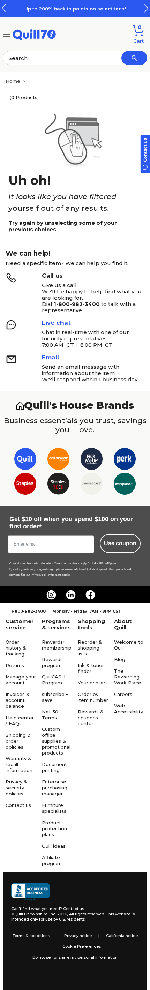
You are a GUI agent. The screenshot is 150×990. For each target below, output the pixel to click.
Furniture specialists (54, 808)
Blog (119, 659)
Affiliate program (52, 860)
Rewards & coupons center (91, 717)
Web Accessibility (128, 708)
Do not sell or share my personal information (75, 957)
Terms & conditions (31, 935)
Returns (15, 665)
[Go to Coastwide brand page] (58, 460)
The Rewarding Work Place (127, 676)
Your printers (93, 682)
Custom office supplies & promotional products (56, 741)
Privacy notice (78, 935)
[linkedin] (70, 594)
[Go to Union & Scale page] (91, 485)
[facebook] (90, 594)
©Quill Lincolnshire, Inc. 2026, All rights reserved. (58, 914)
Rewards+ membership (57, 645)
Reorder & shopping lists (90, 648)
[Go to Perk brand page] (124, 460)
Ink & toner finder (91, 668)
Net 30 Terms (50, 714)
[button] (146, 8)
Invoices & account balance (18, 700)
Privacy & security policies (16, 787)
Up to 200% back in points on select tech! (75, 9)
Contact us (18, 805)
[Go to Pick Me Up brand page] (91, 460)
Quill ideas (54, 846)
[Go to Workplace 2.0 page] (124, 485)
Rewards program (52, 662)
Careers (123, 694)
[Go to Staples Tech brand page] (58, 485)
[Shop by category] (7, 34)
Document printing (54, 767)
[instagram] (51, 594)
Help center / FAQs (20, 720)
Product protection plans (54, 828)
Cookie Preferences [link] (81, 946)
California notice (122, 935)
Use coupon (120, 543)
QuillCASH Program (53, 679)
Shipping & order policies (18, 741)
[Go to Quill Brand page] (25, 460)
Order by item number (93, 697)
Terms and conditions (67, 563)
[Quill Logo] (34, 33)
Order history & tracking (16, 648)
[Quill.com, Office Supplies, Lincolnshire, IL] (30, 892)
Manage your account (21, 679)
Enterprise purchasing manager (54, 787)
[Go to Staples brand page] (25, 485)
